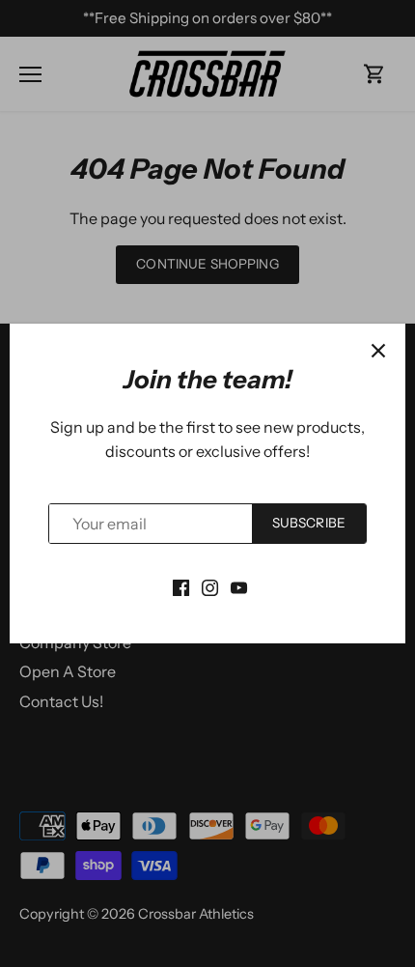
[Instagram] (210, 585)
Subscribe (309, 522)
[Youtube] (239, 585)
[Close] (378, 350)
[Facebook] (181, 585)
